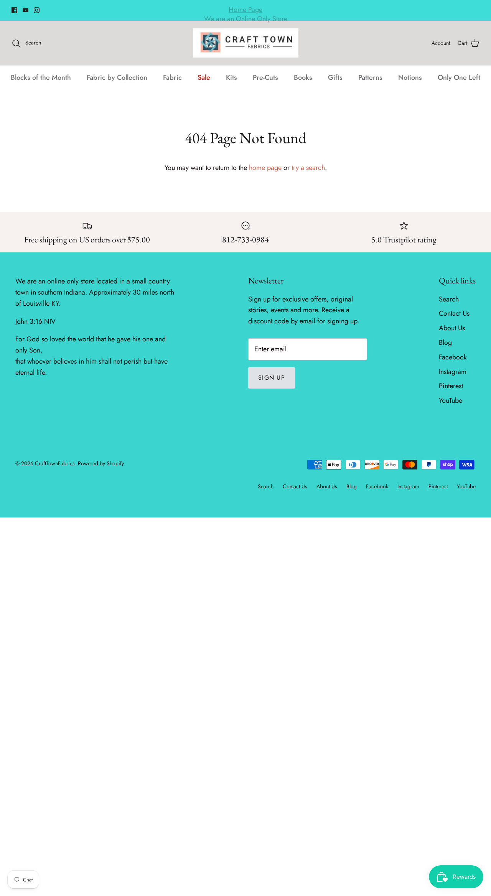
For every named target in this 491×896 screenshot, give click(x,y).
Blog (445, 343)
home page (265, 168)
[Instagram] (37, 10)
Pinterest (451, 386)
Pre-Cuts (265, 77)
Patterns (370, 77)
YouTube (450, 400)
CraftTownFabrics (55, 463)
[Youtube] (25, 10)
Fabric (172, 77)
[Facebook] (14, 10)
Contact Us (454, 313)
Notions (410, 77)
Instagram (452, 372)
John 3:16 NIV (35, 321)
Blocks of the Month (41, 77)
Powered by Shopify (101, 463)
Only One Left (459, 77)
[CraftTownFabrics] (245, 43)
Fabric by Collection (117, 77)
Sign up (271, 377)
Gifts (335, 77)
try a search (308, 168)
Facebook (453, 357)
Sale (204, 77)
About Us (452, 328)
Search (449, 299)
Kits (231, 77)
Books (303, 77)
